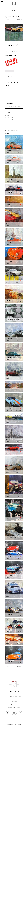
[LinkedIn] (12, 713)
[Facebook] (7, 713)
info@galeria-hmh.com (14, 704)
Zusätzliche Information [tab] (14, 106)
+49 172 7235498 (14, 701)
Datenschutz (17, 707)
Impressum (10, 707)
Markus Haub (14, 16)
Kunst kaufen (8, 16)
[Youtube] (16, 713)
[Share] (6, 82)
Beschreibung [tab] (10, 103)
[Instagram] (20, 713)
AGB (14, 707)
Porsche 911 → (19, 19)
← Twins (7, 19)
